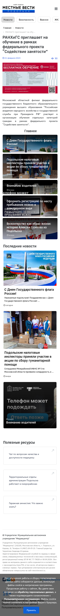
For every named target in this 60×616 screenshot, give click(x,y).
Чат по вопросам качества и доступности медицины (24, 456)
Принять (31, 610)
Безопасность (26, 19)
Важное (44, 19)
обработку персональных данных (36, 592)
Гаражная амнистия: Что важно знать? (26, 505)
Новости (8, 19)
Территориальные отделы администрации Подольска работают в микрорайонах (23, 480)
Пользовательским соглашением (22, 598)
